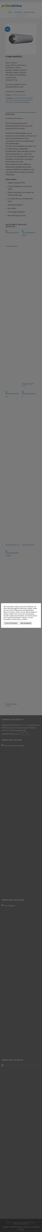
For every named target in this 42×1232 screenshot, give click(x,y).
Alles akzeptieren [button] (26, 623)
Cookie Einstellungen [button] (11, 623)
